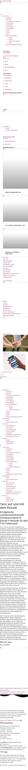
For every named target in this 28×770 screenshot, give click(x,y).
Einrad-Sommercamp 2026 (13, 192)
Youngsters (9, 433)
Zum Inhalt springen (5, 1)
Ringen (11, 39)
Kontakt (8, 440)
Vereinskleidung (7, 372)
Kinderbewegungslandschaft (14, 44)
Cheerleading (9, 23)
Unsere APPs (9, 443)
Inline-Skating (10, 26)
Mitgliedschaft (10, 442)
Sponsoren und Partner (12, 436)
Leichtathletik (10, 28)
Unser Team (9, 427)
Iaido (10, 43)
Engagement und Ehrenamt (13, 434)
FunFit (7, 34)
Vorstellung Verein (11, 429)
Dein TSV (5, 257)
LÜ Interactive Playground (13, 21)
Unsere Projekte (10, 431)
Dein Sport (6, 16)
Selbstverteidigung (14, 41)
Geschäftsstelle (10, 425)
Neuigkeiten (6, 126)
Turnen (8, 32)
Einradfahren (9, 25)
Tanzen (8, 30)
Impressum (17, 768)
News (7, 128)
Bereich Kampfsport (11, 35)
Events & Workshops (12, 130)
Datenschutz (24, 768)
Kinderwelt (9, 17)
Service (5, 301)
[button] (14, 445)
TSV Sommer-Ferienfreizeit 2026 (15, 225)
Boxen (10, 37)
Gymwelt (8, 19)
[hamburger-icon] (1, 14)
